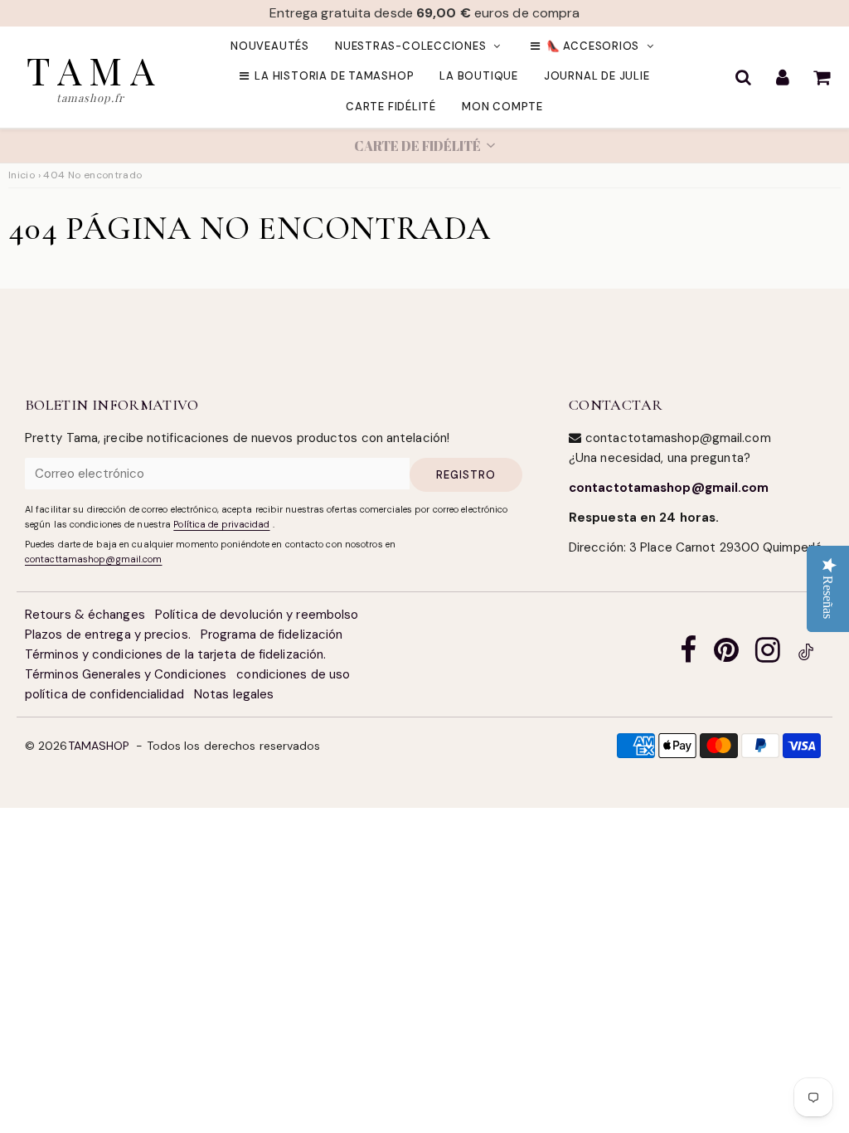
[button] (424, 146)
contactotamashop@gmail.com (669, 487)
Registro (466, 475)
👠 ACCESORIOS (592, 46)
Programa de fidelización (271, 634)
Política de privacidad (221, 524)
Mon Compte (502, 107)
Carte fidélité (391, 107)
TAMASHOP (99, 745)
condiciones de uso (293, 674)
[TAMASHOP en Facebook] (688, 655)
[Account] (782, 77)
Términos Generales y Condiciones (125, 674)
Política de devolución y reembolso (256, 614)
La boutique (478, 76)
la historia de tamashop (334, 76)
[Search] (743, 77)
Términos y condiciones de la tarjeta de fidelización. (175, 654)
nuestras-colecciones (411, 46)
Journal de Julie (596, 76)
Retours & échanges (85, 614)
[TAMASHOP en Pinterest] (726, 655)
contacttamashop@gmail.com (94, 559)
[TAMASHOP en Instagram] (767, 655)
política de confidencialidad (104, 694)
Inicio (21, 175)
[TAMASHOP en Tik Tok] (805, 655)
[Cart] (821, 77)
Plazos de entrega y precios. (108, 634)
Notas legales (234, 694)
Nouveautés (269, 46)
